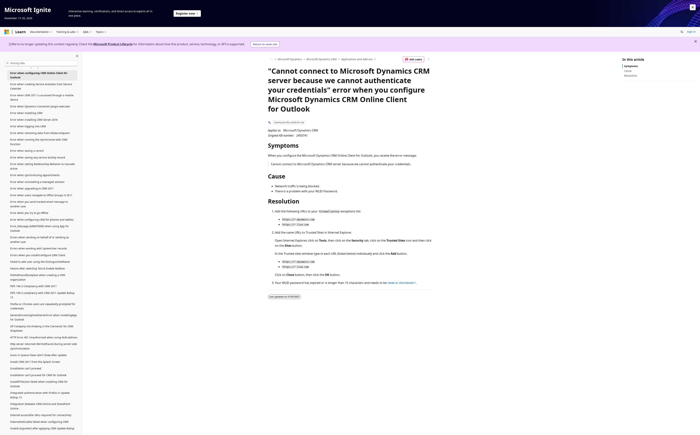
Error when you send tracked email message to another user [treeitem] (39, 204)
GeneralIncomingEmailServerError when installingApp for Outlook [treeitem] (43, 317)
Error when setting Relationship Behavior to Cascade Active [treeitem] (42, 166)
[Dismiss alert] (693, 7)
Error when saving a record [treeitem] (27, 150)
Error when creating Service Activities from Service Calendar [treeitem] (41, 86)
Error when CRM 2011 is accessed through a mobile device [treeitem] (41, 98)
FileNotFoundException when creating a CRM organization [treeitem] (37, 277)
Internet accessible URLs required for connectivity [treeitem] (40, 415)
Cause (628, 71)
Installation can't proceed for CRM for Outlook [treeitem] (38, 375)
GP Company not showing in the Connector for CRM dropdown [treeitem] (41, 329)
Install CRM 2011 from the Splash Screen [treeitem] (35, 362)
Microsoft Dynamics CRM (321, 59)
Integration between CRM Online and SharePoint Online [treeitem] (40, 406)
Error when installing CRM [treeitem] (26, 113)
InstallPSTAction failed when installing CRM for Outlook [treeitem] (39, 384)
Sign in (691, 31)
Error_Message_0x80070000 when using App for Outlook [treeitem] (39, 228)
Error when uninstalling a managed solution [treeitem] (37, 182)
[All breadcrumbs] (271, 59)
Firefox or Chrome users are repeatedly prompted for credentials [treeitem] (42, 306)
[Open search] (682, 32)
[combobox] (40, 63)
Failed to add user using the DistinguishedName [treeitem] (40, 261)
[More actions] (429, 59)
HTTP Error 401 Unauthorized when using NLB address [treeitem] (43, 337)
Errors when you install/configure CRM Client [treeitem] (37, 255)
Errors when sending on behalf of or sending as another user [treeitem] (39, 240)
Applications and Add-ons (357, 59)
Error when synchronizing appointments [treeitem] (35, 175)
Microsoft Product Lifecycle (113, 44)
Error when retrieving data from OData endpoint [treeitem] (40, 133)
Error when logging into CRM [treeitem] (28, 126)
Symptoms (631, 66)
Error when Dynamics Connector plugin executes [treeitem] (40, 106)
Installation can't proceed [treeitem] (25, 368)
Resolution (630, 75)
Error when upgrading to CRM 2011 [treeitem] (32, 188)
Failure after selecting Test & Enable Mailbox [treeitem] (37, 268)
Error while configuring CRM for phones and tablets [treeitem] (42, 219)
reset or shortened (400, 283)
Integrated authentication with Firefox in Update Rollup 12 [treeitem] (40, 395)
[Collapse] (77, 56)
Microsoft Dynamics (290, 59)
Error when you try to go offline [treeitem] (29, 213)
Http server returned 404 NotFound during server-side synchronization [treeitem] (43, 346)
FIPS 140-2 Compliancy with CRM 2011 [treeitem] (33, 286)
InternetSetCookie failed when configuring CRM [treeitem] (39, 422)
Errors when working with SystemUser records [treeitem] (38, 248)
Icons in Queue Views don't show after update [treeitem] (38, 355)
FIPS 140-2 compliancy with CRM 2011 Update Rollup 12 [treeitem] (42, 295)
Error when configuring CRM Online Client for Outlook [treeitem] (38, 75)
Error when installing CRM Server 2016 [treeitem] (34, 119)
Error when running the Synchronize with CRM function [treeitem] (38, 142)
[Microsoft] (6, 32)
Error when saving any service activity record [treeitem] (37, 157)
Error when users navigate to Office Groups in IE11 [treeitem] (41, 195)
